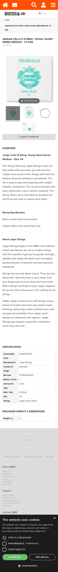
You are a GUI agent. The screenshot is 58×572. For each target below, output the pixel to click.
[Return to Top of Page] (29, 440)
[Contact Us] (14, 5)
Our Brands (7, 481)
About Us (6, 471)
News (51, 456)
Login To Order (28, 137)
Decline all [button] (42, 557)
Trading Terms (8, 476)
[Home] (4, 5)
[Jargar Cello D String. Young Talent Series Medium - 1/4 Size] (13, 113)
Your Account (8, 498)
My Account (12, 456)
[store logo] (16, 13)
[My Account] (43, 5)
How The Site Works (11, 503)
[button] (29, 566)
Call (43, 13)
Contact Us (7, 474)
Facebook (6, 484)
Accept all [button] (15, 557)
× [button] (54, 518)
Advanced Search (10, 500)
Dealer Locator (34, 456)
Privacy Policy (8, 495)
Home (7, 20)
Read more (41, 531)
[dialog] (29, 543)
